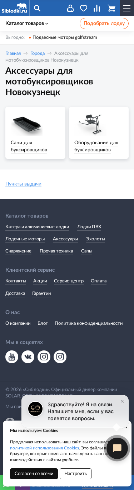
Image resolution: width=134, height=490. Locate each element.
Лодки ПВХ (89, 227)
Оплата (98, 281)
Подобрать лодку (104, 23)
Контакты (15, 281)
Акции (40, 281)
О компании (17, 323)
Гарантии (41, 293)
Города (37, 53)
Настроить (75, 473)
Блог (43, 323)
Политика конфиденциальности (89, 323)
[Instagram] (44, 356)
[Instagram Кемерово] (60, 356)
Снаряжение (18, 251)
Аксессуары (65, 239)
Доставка (15, 293)
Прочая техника (56, 251)
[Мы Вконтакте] (27, 356)
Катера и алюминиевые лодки (37, 227)
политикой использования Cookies (44, 448)
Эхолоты (95, 239)
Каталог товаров (24, 23)
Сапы (86, 251)
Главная (13, 53)
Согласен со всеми (34, 473)
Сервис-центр (69, 281)
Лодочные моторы (25, 239)
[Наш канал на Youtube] (11, 356)
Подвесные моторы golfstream (65, 37)
